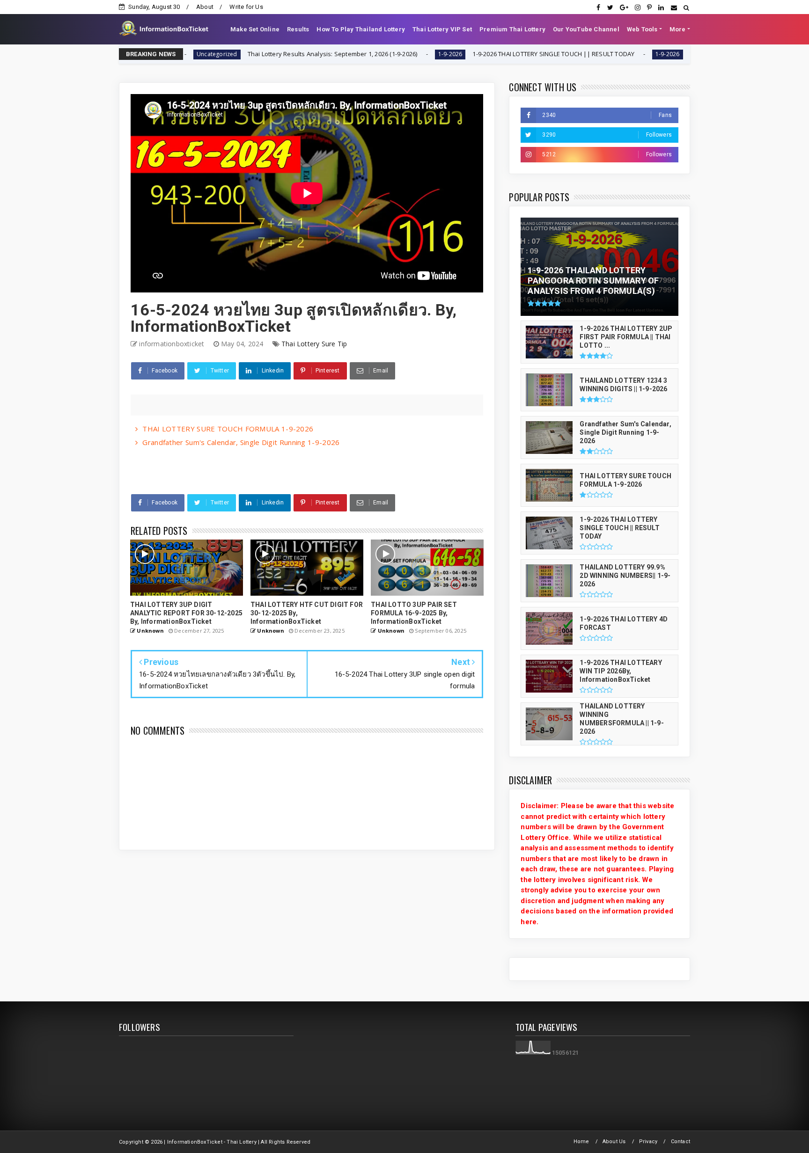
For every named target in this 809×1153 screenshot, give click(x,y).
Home (581, 1141)
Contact (680, 1141)
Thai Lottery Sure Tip (314, 343)
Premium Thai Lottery (512, 29)
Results (298, 29)
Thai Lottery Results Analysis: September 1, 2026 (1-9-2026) (277, 54)
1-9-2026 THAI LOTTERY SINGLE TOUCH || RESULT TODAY (498, 54)
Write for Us (246, 6)
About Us (614, 1141)
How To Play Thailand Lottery (360, 29)
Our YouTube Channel (586, 29)
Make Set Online (254, 29)
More (677, 29)
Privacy (648, 1141)
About (204, 6)
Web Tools (642, 29)
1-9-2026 (394, 54)
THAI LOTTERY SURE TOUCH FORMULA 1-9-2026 (227, 428)
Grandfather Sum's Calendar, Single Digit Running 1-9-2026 (240, 442)
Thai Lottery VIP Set (442, 29)
